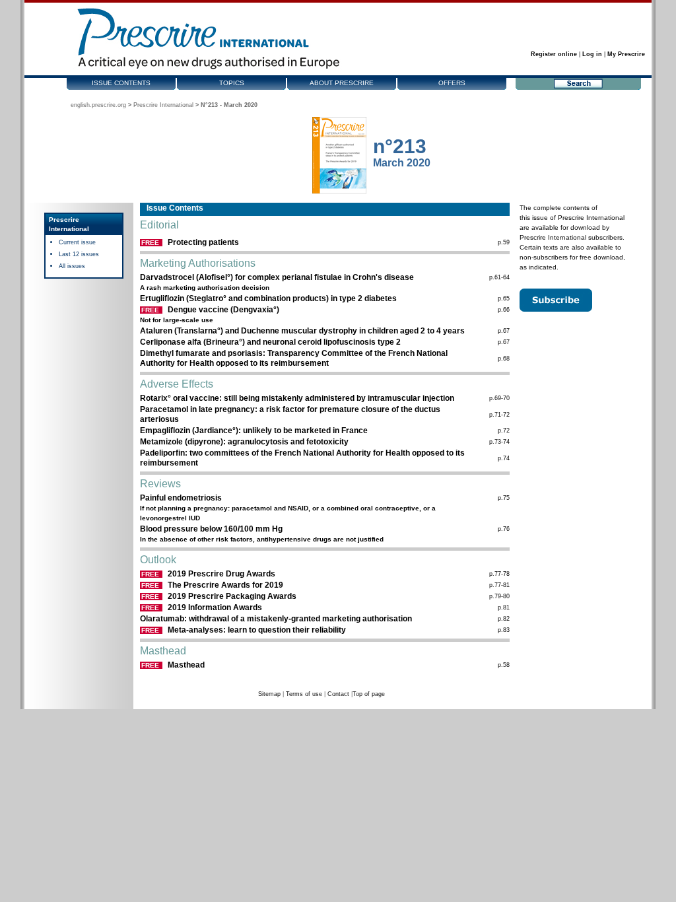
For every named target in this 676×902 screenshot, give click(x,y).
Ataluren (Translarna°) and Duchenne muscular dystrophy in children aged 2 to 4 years (302, 330)
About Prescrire (342, 83)
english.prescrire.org (98, 105)
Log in (592, 54)
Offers (451, 83)
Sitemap (269, 694)
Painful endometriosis (181, 498)
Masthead (186, 665)
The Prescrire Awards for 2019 (225, 585)
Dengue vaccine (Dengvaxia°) (223, 309)
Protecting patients (203, 242)
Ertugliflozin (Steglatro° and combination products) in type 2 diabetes (268, 298)
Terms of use (304, 694)
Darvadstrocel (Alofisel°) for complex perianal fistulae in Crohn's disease (277, 277)
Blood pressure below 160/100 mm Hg (211, 529)
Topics (231, 83)
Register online (554, 54)
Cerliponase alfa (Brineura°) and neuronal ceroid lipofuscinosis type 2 (270, 342)
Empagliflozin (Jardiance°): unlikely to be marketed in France (254, 430)
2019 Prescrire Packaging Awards (232, 596)
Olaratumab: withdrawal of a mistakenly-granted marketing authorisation (276, 618)
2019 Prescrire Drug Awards (221, 573)
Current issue (77, 242)
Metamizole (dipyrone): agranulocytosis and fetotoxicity (244, 441)
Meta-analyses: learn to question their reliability (257, 630)
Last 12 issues (79, 254)
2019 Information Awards (215, 607)
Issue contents (121, 83)
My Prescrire (626, 54)
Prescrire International (163, 105)
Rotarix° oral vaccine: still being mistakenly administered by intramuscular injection (297, 398)
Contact (338, 694)
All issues (72, 266)
